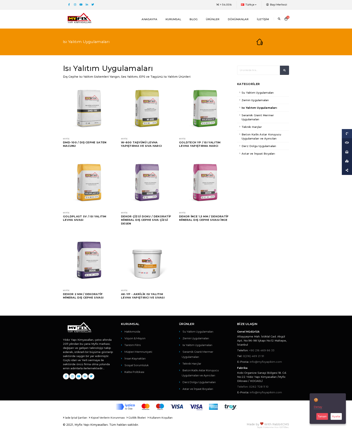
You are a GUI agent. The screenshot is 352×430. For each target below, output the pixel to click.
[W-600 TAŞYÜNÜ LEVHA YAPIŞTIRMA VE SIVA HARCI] (147, 109)
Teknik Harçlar (252, 126)
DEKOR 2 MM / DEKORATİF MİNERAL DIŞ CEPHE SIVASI (83, 295)
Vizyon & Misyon (134, 338)
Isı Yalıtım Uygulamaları (259, 107)
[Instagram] (75, 5)
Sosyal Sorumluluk (136, 365)
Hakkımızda (132, 331)
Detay (318, 406)
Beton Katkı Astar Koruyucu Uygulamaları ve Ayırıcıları (261, 136)
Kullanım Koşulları (161, 417)
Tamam (322, 416)
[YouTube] (81, 5)
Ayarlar (336, 416)
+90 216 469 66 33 (261, 350)
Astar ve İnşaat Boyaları (258, 153)
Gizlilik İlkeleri (137, 417)
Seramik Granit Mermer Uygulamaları (258, 117)
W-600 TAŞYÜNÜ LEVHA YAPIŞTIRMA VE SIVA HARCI (141, 144)
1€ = (224, 4)
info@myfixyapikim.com (266, 361)
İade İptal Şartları (75, 417)
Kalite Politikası (134, 372)
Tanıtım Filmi (132, 345)
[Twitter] (93, 5)
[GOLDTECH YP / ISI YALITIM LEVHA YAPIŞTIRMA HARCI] (205, 109)
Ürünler (212, 19)
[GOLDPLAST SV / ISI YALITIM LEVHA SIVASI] (89, 183)
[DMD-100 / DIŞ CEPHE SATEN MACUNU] (89, 109)
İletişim (263, 19)
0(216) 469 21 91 (253, 356)
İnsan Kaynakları (135, 358)
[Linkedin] (87, 5)
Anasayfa (149, 19)
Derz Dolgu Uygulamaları (259, 146)
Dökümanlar (238, 19)
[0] (286, 19)
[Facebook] (69, 5)
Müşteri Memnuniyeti (138, 351)
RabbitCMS (280, 424)
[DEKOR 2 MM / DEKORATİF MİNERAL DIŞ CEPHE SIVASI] (89, 260)
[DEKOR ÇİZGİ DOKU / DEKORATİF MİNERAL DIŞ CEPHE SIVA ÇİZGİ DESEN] (147, 183)
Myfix (66, 139)
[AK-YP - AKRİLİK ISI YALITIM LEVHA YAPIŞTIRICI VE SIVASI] (147, 260)
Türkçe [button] (250, 4)
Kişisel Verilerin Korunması (107, 417)
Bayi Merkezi (278, 4)
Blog (193, 19)
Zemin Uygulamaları (255, 100)
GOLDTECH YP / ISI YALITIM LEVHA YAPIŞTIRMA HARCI (200, 144)
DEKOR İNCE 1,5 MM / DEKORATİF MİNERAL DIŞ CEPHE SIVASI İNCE (204, 218)
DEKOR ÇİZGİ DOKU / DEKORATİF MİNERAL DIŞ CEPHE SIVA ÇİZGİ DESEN (146, 220)
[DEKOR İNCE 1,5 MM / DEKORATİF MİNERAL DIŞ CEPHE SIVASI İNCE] (205, 183)
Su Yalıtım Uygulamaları (258, 92)
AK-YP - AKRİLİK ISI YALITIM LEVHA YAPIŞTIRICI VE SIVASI (143, 295)
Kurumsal (173, 19)
